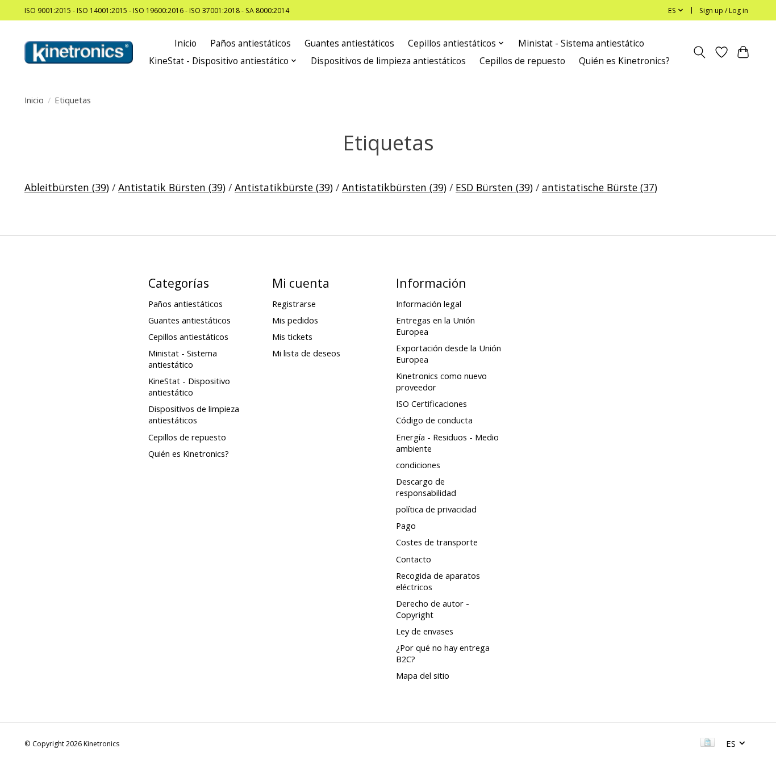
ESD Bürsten (494, 187)
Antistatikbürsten (394, 187)
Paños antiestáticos (250, 43)
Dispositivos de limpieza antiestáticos (388, 61)
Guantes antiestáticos (349, 43)
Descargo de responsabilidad (426, 487)
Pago (406, 525)
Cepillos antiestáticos (188, 336)
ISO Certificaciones (431, 403)
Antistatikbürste (284, 187)
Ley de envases (424, 631)
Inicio (185, 43)
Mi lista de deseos (306, 353)
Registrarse (294, 303)
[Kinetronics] (78, 52)
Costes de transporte (437, 542)
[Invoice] (707, 743)
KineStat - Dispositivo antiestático (189, 386)
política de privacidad (436, 509)
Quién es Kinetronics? (624, 61)
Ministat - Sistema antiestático (581, 43)
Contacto (413, 559)
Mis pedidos (295, 320)
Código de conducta (434, 420)
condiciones (418, 464)
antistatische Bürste (599, 187)
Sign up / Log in (723, 10)
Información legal (428, 303)
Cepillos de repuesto (522, 61)
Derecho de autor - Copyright (432, 609)
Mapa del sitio (422, 675)
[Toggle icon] (699, 52)
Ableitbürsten (66, 187)
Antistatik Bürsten (172, 187)
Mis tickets (292, 336)
